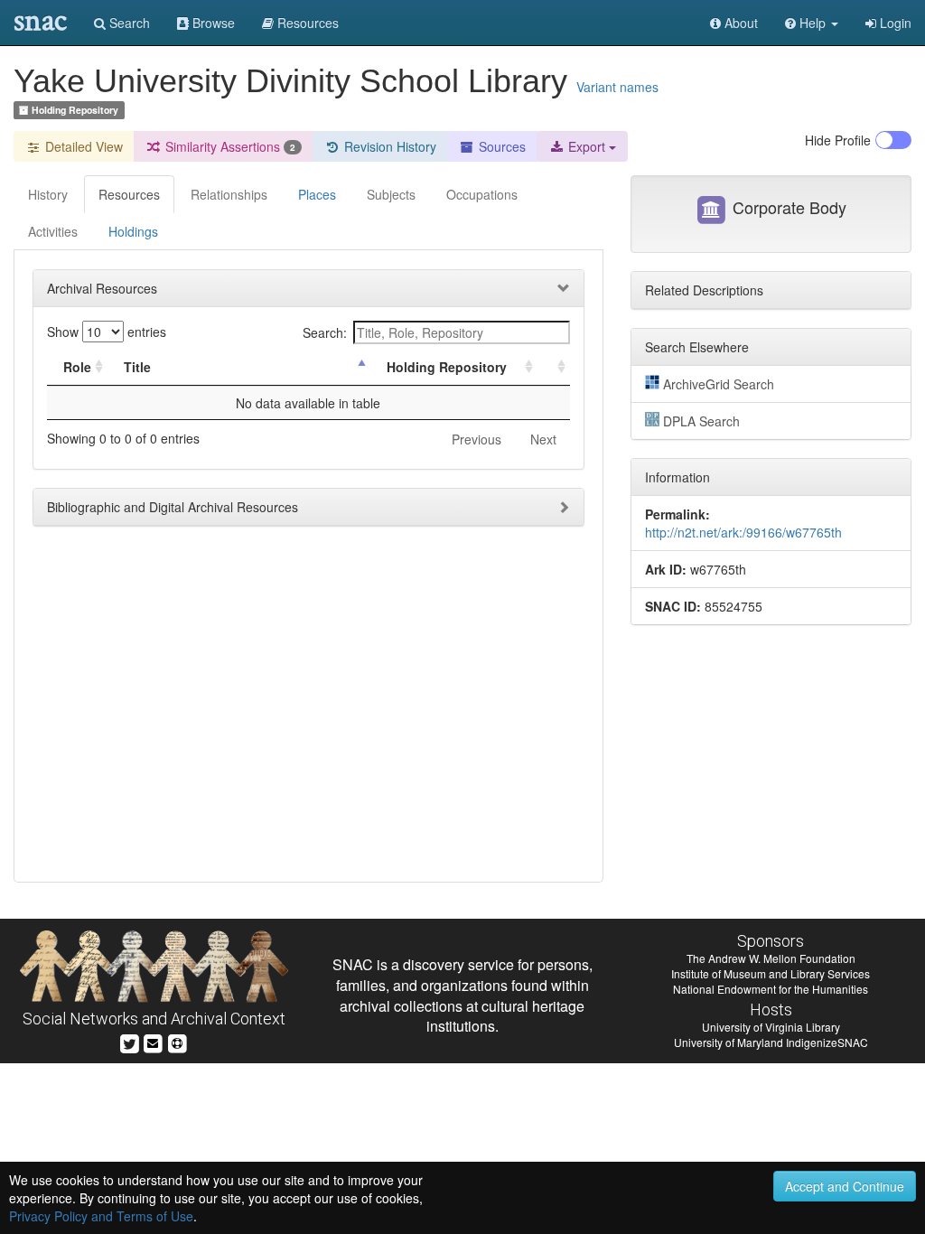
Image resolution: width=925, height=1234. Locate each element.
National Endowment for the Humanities (770, 988)
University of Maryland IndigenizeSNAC (771, 1042)
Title (137, 367)
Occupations (482, 194)
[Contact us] (153, 1041)
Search (128, 23)
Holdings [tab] (133, 231)
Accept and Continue (844, 1186)
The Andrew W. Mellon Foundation (771, 958)
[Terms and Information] (177, 1041)
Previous (476, 439)
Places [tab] (317, 194)
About (739, 23)
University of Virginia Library (771, 1026)
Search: (325, 332)
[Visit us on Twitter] (129, 1041)
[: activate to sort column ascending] (553, 367)
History (48, 194)
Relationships (229, 194)
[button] (811, 22)
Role (77, 367)
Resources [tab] (129, 194)
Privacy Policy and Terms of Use (101, 1216)
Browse (212, 23)
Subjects (391, 194)
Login (893, 23)
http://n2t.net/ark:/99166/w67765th (743, 532)
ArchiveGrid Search (718, 384)
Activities (53, 231)
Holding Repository (447, 367)
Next (543, 439)
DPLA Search (701, 421)
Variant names (617, 87)
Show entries (106, 332)
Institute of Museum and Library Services (770, 973)
